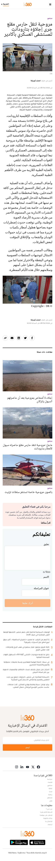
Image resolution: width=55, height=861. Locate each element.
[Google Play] (19, 842)
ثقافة (50, 788)
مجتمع (50, 18)
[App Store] (37, 842)
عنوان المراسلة (41, 588)
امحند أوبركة (36, 81)
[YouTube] (27, 766)
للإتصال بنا (48, 821)
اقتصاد (50, 782)
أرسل (27, 747)
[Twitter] (33, 766)
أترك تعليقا (27, 603)
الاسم (46, 576)
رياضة (50, 794)
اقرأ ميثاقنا (45, 522)
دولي (50, 801)
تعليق (46, 544)
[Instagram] (16, 766)
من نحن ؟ (49, 809)
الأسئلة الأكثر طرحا (46, 812)
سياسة (49, 779)
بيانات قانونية (47, 818)
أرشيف (50, 824)
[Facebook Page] (38, 766)
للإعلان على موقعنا (46, 815)
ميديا (50, 791)
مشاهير (49, 798)
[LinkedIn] (22, 766)
